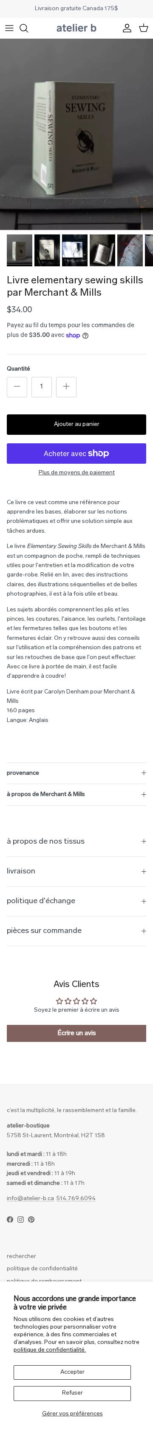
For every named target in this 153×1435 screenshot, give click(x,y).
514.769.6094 (76, 1198)
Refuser (72, 1393)
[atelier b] (76, 28)
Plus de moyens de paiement (77, 473)
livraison (21, 871)
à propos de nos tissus (46, 842)
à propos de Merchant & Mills (46, 794)
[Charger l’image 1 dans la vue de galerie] (76, 134)
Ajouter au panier (76, 424)
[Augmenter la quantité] (66, 387)
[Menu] (9, 28)
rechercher (21, 1256)
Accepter (72, 1372)
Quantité (18, 369)
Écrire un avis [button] (76, 1033)
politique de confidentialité (42, 1269)
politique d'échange (41, 901)
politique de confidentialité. (50, 1350)
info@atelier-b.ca (30, 1198)
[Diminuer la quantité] (17, 387)
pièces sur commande (44, 931)
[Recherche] (28, 28)
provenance (23, 773)
